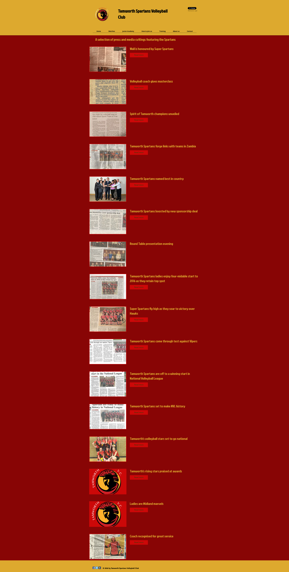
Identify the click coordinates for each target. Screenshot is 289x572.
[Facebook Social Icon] (94, 568)
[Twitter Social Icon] (97, 568)
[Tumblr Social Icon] (99, 568)
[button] (139, 55)
